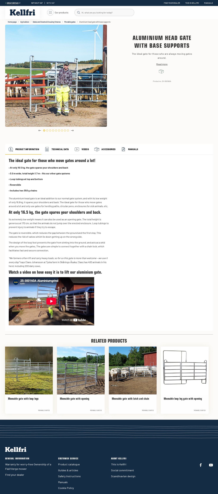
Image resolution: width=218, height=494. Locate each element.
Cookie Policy (66, 488)
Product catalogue (69, 464)
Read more (162, 64)
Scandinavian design (123, 476)
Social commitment (122, 470)
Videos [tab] (85, 149)
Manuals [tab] (133, 149)
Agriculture (24, 22)
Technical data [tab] (60, 149)
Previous (39, 130)
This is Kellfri (192, 3)
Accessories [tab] (108, 149)
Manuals (208, 3)
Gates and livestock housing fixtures (47, 22)
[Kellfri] (22, 12)
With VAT (51, 3)
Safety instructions (69, 476)
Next (72, 130)
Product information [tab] (27, 149)
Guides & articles (68, 470)
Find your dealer (172, 3)
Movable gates (69, 22)
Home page (12, 22)
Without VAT (37, 3)
